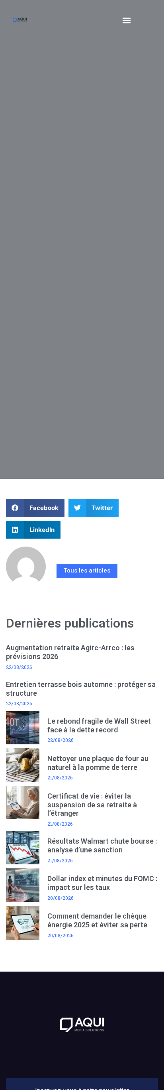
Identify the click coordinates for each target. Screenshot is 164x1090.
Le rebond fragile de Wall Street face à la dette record (99, 725)
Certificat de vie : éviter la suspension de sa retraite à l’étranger (92, 804)
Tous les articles (87, 570)
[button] (126, 20)
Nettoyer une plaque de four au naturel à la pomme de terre (97, 762)
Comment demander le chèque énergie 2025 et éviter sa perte (97, 920)
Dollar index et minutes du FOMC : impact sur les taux (102, 882)
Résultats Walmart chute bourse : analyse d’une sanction (102, 845)
